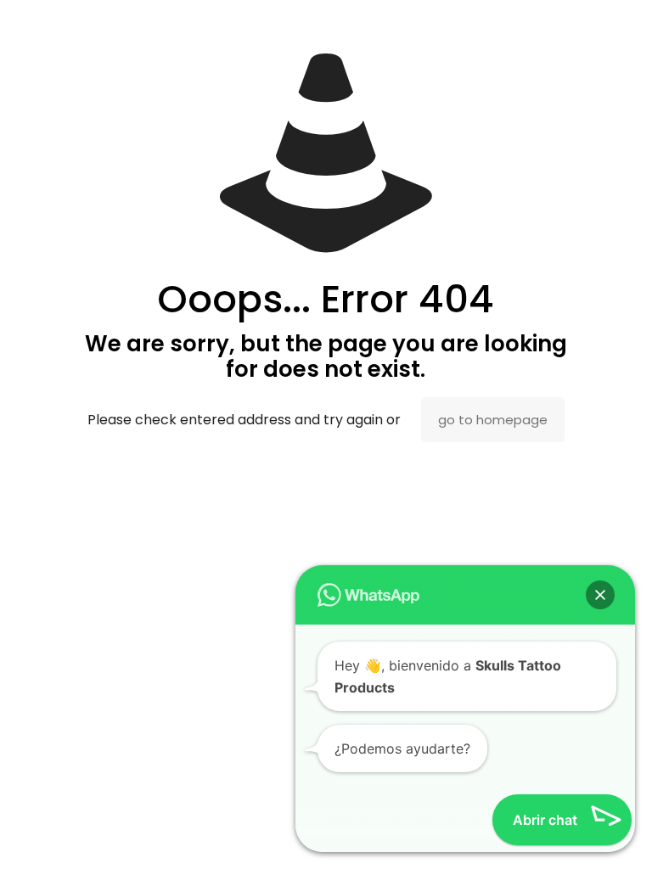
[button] (600, 594)
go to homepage (493, 420)
